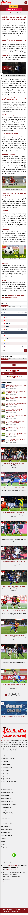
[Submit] (25, 350)
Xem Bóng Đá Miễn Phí (14, 9)
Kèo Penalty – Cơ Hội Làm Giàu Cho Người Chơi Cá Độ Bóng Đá (15, 422)
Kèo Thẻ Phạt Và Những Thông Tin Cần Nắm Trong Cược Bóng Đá (15, 428)
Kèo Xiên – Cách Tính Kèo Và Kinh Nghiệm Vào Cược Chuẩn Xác (14, 410)
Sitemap (5, 881)
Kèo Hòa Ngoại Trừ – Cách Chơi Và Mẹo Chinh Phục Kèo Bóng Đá (16, 434)
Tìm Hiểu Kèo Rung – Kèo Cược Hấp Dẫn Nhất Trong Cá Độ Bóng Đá (16, 404)
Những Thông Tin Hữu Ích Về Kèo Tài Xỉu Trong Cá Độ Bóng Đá (16, 398)
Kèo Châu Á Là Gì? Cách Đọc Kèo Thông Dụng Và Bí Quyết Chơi (16, 385)
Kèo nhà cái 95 (13, 865)
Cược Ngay (14, 6)
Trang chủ (9, 13)
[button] (1, 76)
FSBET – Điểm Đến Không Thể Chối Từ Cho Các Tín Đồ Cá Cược (15, 440)
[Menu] (25, 2)
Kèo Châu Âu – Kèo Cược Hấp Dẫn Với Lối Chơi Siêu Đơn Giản (15, 392)
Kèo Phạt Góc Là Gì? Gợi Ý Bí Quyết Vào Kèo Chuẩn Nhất (16, 416)
